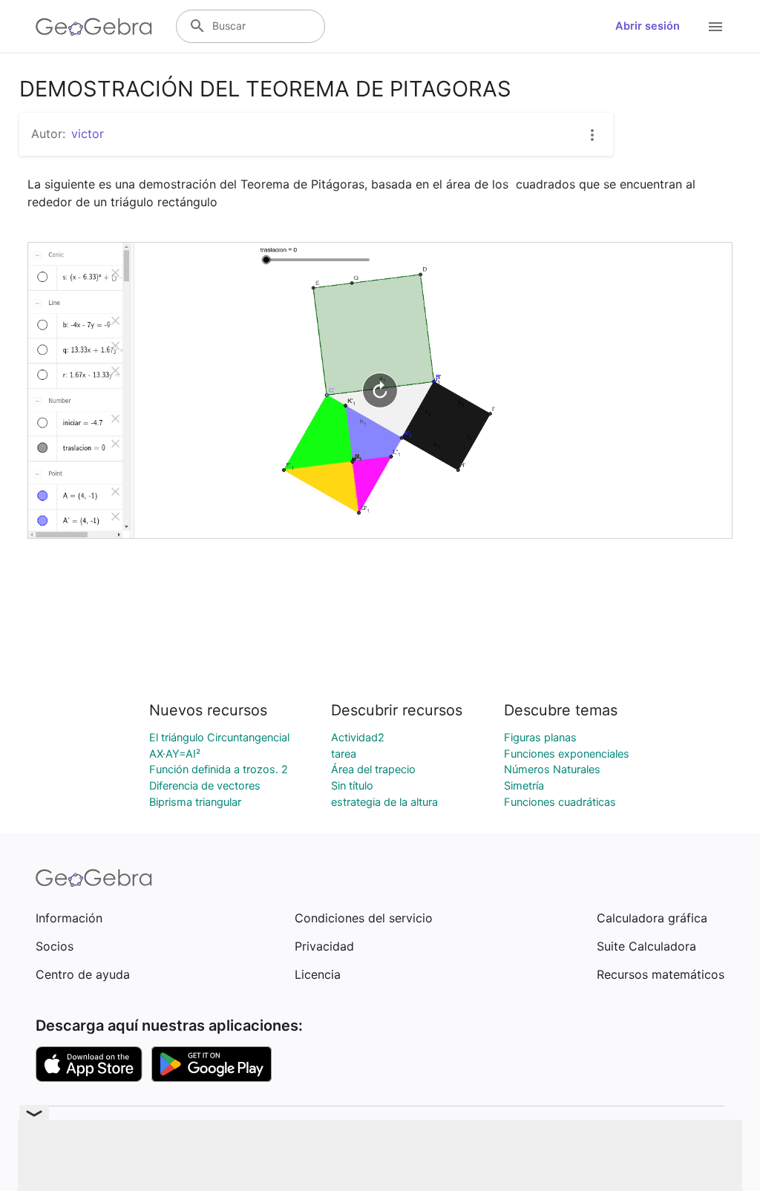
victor (87, 133)
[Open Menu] (715, 27)
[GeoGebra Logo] (94, 27)
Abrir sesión (647, 26)
